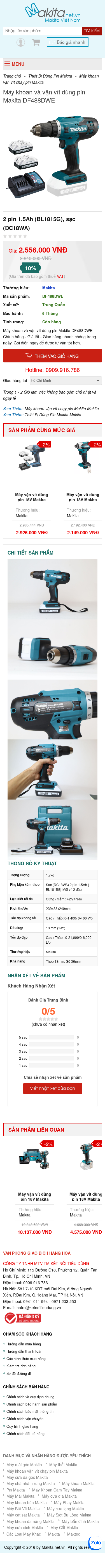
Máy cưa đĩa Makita (59, 1496)
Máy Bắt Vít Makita (23, 1508)
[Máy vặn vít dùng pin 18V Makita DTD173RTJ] (26, 1156)
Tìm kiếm (92, 31)
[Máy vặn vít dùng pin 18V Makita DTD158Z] (78, 457)
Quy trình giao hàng (22, 1426)
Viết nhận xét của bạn (52, 1089)
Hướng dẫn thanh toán (24, 1351)
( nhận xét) (48, 1024)
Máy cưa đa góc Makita (27, 1477)
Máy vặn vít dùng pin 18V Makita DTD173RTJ (26, 1199)
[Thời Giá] (52, 12)
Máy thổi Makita (63, 1464)
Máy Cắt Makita (64, 1527)
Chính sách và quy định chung (30, 1396)
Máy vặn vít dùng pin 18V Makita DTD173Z (78, 1199)
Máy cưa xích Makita (24, 1527)
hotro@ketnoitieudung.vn (39, 1307)
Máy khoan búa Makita (26, 1502)
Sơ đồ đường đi (18, 1373)
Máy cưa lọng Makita (65, 1508)
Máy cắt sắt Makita (23, 1515)
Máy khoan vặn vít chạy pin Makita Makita (62, 408)
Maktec (73, 1534)
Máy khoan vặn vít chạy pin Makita (37, 1471)
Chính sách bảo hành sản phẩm (31, 1404)
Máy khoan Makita (78, 1483)
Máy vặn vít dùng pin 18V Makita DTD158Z (78, 499)
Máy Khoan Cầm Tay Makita (57, 1490)
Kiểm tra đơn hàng (21, 1365)
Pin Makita (15, 1490)
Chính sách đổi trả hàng (25, 1433)
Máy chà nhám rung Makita (30, 1483)
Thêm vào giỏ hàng (57, 356)
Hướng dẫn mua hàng (23, 1344)
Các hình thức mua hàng (26, 1358)
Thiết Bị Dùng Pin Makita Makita (53, 414)
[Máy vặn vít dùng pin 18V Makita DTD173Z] (78, 1156)
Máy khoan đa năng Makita (30, 1521)
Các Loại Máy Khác (23, 1534)
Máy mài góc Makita (24, 1464)
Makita (48, 287)
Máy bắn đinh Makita (80, 1521)
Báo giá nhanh (71, 42)
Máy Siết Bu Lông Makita (69, 1515)
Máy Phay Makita (69, 1502)
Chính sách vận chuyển (24, 1418)
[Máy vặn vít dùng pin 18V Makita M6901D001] (26, 457)
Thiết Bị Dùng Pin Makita (50, 76)
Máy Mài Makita (20, 1496)
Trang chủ (12, 76)
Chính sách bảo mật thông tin (29, 1411)
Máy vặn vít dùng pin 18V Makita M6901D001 (26, 499)
